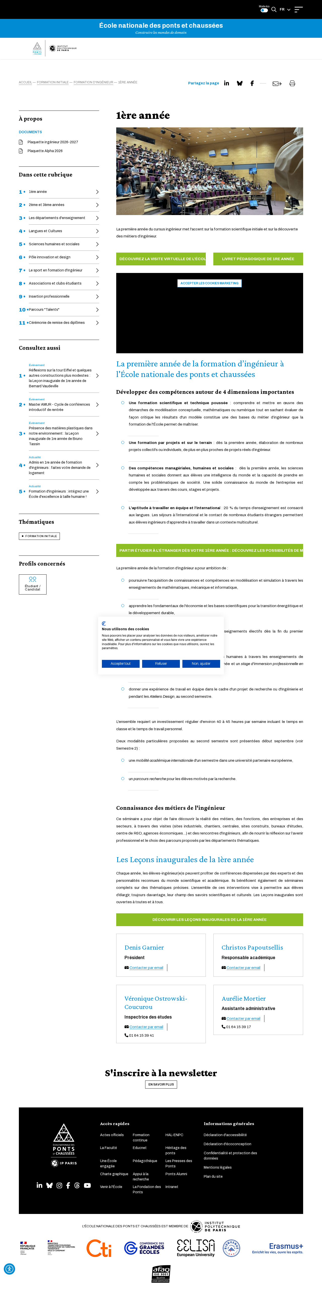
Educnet (140, 1148)
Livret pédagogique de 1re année (258, 259)
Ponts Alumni (176, 1174)
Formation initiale (41, 536)
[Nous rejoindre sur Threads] (77, 1185)
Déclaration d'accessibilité (225, 1135)
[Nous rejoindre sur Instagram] (59, 1185)
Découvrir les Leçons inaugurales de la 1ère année (209, 920)
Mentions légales (218, 1167)
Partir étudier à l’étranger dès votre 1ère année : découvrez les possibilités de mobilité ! (211, 550)
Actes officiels (112, 1135)
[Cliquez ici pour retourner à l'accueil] (55, 48)
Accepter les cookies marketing (209, 283)
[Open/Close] (298, 9)
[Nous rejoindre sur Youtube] (87, 1185)
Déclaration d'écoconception (227, 1144)
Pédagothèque (145, 1161)
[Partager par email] (277, 84)
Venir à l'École (111, 1187)
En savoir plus (161, 1084)
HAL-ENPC (174, 1135)
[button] (285, 10)
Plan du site (213, 1176)
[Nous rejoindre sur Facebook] (68, 1185)
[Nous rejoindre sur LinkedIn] (39, 1185)
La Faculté (108, 1148)
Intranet (172, 1187)
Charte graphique (114, 1174)
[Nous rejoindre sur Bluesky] (49, 1185)
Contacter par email (146, 968)
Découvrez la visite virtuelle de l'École (162, 259)
